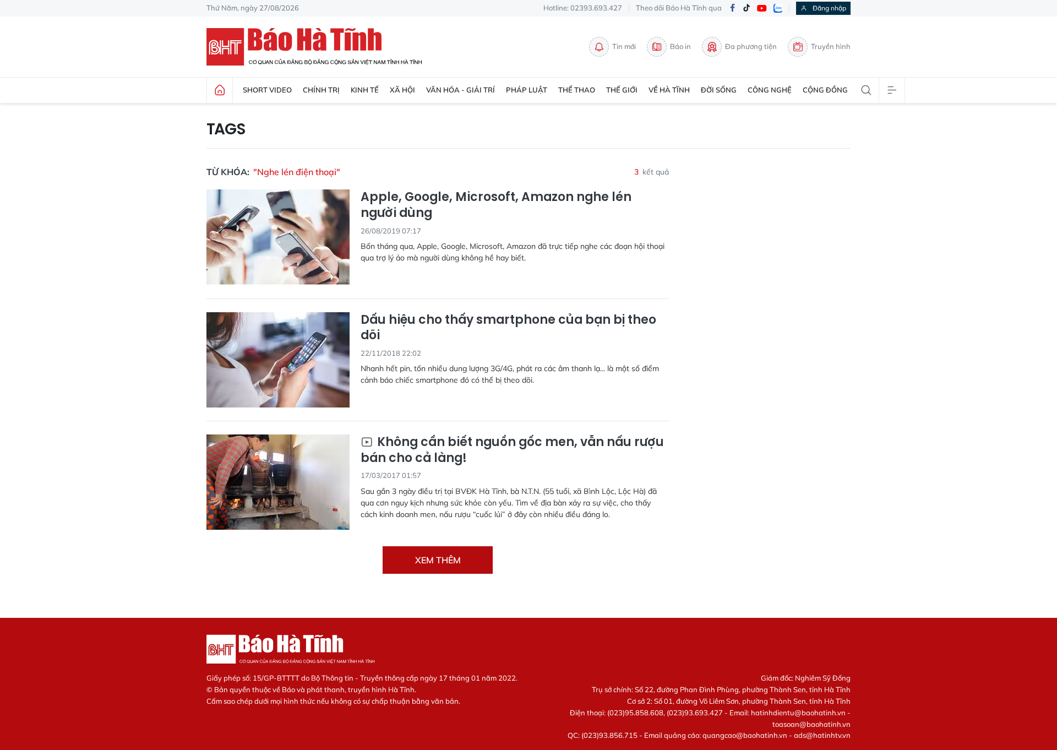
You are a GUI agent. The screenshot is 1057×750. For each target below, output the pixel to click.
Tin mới (624, 46)
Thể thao (576, 89)
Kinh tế (365, 89)
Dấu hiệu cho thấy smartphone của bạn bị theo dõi (508, 328)
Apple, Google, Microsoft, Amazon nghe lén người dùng (496, 205)
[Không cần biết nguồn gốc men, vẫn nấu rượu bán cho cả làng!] (278, 482)
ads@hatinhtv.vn (822, 735)
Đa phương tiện (751, 46)
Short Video (267, 89)
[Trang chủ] (219, 90)
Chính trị (321, 89)
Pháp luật (526, 89)
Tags (226, 129)
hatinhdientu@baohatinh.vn (798, 712)
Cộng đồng (825, 89)
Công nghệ (770, 89)
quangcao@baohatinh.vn (744, 735)
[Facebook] (732, 8)
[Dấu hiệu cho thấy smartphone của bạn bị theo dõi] (278, 359)
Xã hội (402, 89)
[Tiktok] (746, 8)
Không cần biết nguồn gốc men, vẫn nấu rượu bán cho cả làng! (512, 450)
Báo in (680, 46)
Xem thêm (438, 560)
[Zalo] (777, 8)
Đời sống (719, 89)
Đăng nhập (829, 8)
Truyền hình (831, 46)
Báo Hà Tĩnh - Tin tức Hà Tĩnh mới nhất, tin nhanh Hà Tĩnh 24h (319, 47)
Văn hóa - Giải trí (460, 89)
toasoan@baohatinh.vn (811, 724)
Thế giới (622, 89)
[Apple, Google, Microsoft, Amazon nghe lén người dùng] (278, 237)
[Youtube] (762, 8)
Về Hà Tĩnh (669, 89)
